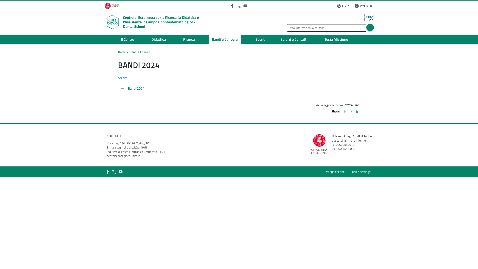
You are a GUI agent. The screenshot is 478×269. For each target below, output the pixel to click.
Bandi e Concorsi (225, 39)
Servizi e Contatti (293, 39)
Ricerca (189, 39)
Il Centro (127, 39)
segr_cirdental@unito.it (132, 147)
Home (121, 52)
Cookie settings (360, 171)
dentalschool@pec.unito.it (123, 156)
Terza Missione (336, 39)
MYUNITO (366, 6)
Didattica (158, 39)
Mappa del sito (335, 171)
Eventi (260, 39)
